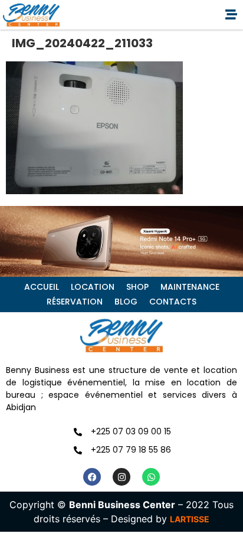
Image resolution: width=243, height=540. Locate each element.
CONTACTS (172, 301)
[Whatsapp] (151, 477)
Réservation (75, 301)
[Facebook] (92, 477)
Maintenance (189, 287)
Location (92, 287)
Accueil (41, 287)
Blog (125, 301)
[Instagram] (121, 477)
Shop (137, 287)
